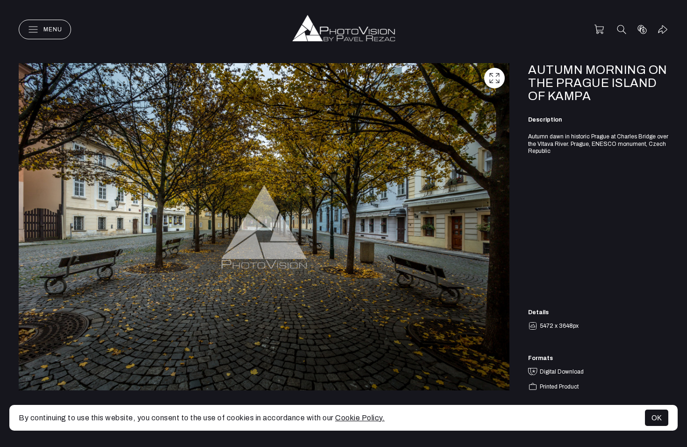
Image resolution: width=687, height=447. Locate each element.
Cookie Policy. (360, 418)
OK (656, 418)
